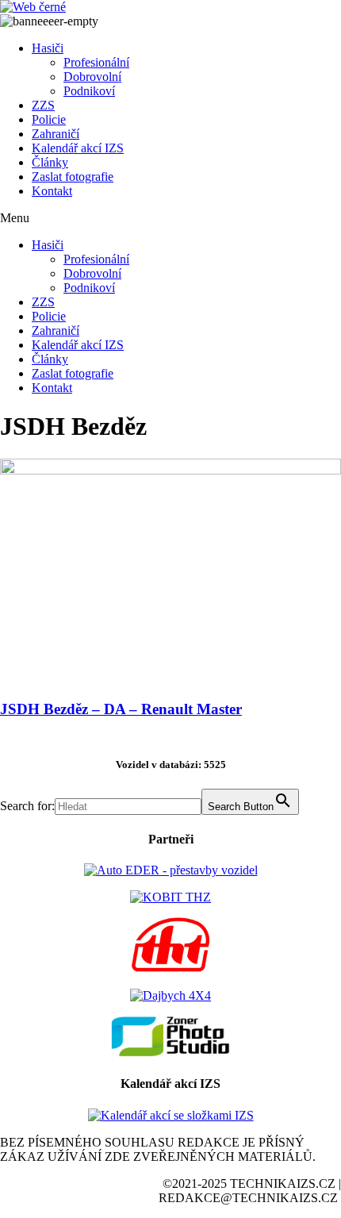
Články (50, 162)
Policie (49, 119)
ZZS (43, 105)
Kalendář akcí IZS (78, 148)
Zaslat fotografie (72, 176)
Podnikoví (89, 91)
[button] (170, 218)
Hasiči (47, 48)
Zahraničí (55, 133)
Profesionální (96, 62)
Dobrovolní (92, 76)
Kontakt (52, 191)
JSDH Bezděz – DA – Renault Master (121, 709)
